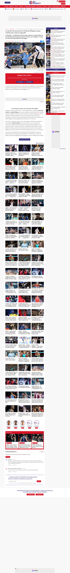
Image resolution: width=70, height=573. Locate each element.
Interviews (63, 6)
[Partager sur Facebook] (41, 41)
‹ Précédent (22, 139)
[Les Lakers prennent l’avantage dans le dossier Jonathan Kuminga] (48, 95)
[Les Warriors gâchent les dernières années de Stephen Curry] (48, 107)
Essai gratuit (29, 81)
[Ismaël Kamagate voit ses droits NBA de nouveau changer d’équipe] (48, 103)
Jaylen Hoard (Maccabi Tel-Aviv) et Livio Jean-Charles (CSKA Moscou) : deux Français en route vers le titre (25, 447)
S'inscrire (38, 481)
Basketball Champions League (57, 9)
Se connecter (62, 1)
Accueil (6, 29)
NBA (23, 9)
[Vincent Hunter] (36, 422)
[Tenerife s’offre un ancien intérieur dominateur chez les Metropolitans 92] (48, 59)
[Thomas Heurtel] (22, 422)
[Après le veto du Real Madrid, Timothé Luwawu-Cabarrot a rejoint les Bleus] (48, 43)
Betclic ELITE (9, 9)
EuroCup (52, 57)
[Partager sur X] (43, 41)
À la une (6, 6)
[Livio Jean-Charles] (15, 422)
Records (49, 6)
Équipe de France (56, 6)
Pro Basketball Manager (29, 6)
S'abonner (63, 3)
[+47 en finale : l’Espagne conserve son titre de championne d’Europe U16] (48, 55)
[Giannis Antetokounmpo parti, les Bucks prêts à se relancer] (48, 91)
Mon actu (11, 6)
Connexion (41, 451)
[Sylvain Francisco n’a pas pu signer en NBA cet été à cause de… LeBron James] (48, 76)
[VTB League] (29, 422)
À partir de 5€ (20, 81)
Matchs (16, 6)
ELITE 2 (28, 9)
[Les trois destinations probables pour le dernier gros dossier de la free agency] (48, 80)
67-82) (37, 112)
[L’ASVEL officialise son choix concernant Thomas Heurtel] (38, 438)
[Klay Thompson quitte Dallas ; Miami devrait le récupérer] (48, 87)
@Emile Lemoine (10, 41)
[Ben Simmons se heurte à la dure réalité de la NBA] (48, 111)
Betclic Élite (9, 443)
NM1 (47, 9)
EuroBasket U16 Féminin (56, 49)
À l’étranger (11, 29)
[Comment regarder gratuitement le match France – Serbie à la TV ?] (48, 31)
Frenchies (21, 6)
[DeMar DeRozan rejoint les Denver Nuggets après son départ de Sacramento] (48, 83)
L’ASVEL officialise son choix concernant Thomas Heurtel (37, 446)
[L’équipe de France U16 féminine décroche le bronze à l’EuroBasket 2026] (48, 67)
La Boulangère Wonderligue (38, 9)
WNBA (52, 45)
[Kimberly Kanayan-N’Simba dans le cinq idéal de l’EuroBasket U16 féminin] (48, 51)
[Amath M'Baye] (8, 422)
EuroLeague (17, 9)
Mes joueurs (38, 6)
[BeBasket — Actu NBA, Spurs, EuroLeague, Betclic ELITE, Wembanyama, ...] (35, 2)
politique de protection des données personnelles (28, 483)
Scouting (45, 6)
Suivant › (28, 139)
